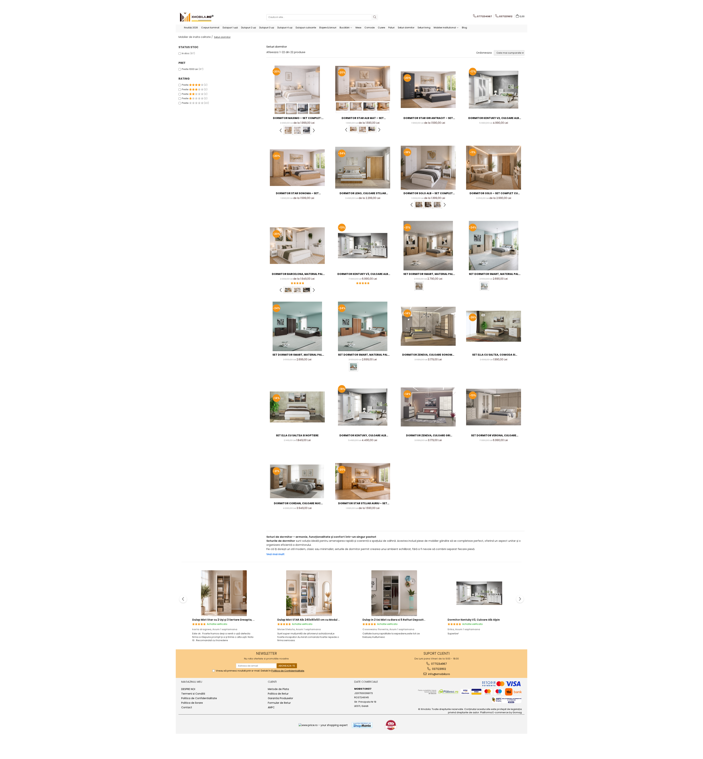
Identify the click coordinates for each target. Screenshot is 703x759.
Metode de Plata (278, 689)
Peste (185, 85)
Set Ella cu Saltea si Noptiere (297, 435)
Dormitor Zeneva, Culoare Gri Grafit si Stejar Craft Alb (428, 435)
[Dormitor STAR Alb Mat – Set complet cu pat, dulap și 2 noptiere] (362, 89)
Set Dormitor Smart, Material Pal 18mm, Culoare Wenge (297, 355)
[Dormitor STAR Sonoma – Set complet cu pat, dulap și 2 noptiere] (297, 167)
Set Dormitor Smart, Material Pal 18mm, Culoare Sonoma (493, 274)
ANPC (271, 707)
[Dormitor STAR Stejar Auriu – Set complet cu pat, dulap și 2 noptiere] (362, 481)
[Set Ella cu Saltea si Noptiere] (297, 406)
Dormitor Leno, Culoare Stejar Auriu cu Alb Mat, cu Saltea (363, 193)
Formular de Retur (279, 703)
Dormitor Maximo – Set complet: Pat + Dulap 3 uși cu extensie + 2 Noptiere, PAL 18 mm (297, 118)
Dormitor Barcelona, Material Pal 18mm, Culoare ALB (297, 274)
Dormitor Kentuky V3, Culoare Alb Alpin (362, 274)
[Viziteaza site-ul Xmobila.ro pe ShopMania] (362, 725)
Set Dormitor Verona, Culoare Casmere (493, 435)
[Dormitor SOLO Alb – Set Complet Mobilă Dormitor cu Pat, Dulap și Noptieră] (428, 168)
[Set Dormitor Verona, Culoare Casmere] (493, 407)
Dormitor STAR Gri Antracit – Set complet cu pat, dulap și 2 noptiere (428, 118)
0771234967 (438, 664)
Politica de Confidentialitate (199, 698)
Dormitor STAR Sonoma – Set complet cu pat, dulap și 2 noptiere (297, 193)
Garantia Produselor (280, 698)
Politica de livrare (192, 703)
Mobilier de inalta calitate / (195, 37)
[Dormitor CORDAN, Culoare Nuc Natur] (297, 481)
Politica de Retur (278, 693)
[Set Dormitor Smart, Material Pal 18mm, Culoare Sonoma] (493, 245)
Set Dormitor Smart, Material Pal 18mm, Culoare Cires (363, 355)
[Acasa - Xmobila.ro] (196, 17)
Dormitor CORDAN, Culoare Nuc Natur (297, 503)
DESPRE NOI (188, 689)
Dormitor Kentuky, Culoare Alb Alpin (362, 435)
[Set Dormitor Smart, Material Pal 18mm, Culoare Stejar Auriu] (428, 245)
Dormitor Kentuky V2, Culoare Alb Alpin (493, 118)
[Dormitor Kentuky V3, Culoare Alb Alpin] (362, 245)
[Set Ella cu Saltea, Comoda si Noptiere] (493, 326)
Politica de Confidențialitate (287, 670)
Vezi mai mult (275, 554)
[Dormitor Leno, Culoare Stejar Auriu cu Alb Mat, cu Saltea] (362, 168)
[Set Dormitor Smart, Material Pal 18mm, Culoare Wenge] (297, 326)
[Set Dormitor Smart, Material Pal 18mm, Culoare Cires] (362, 326)
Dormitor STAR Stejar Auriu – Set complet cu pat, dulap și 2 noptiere (362, 503)
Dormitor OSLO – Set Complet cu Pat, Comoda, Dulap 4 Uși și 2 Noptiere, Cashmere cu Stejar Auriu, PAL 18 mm (493, 193)
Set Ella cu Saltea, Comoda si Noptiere (493, 355)
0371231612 (438, 669)
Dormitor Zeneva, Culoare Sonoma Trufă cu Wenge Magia (428, 355)
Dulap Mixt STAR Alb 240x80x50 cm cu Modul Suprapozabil (316, 620)
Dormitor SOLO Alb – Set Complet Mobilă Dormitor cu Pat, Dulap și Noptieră (428, 193)
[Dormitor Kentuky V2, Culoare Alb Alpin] (493, 89)
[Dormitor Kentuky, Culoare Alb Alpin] (362, 407)
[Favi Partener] (391, 725)
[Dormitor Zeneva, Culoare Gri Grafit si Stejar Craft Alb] (428, 406)
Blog (464, 27)
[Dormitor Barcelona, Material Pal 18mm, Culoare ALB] (297, 245)
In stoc (185, 53)
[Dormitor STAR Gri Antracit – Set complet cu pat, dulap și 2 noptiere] (428, 89)
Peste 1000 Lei (190, 69)
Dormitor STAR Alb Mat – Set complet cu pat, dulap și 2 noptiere (362, 118)
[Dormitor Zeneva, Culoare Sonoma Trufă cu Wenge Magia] (428, 326)
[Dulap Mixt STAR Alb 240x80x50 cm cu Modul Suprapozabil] (309, 593)
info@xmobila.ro (438, 674)
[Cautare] (374, 17)
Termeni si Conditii (193, 693)
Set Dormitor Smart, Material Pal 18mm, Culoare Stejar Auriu (428, 274)
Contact (186, 707)
